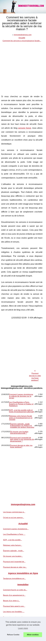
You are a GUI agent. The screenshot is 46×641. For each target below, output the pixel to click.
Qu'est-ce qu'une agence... (13, 517)
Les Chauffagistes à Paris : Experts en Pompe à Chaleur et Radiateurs (21, 404)
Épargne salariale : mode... (13, 551)
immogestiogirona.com (23, 35)
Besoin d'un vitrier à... (11, 601)
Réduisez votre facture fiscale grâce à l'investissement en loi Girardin (20, 417)
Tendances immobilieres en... (14, 578)
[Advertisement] (23, 66)
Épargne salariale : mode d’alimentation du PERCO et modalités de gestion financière (22, 425)
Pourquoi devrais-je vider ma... (15, 567)
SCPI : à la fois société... (12, 540)
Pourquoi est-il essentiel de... (14, 562)
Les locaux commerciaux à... (14, 512)
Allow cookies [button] (33, 635)
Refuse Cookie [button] (13, 635)
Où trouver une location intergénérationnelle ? (19, 432)
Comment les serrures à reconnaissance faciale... (22, 41)
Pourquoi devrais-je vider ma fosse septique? (35, 376)
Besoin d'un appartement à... (14, 595)
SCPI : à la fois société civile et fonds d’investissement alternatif (21, 411)
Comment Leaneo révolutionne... (16, 529)
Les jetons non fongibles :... (13, 612)
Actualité (22, 38)
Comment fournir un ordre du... (15, 590)
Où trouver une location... (13, 556)
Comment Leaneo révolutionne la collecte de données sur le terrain (21, 396)
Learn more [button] (23, 628)
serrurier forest (24, 128)
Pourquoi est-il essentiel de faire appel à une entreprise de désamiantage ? (22, 439)
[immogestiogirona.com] (23, 6)
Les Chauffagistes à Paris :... (14, 534)
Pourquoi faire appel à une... (14, 606)
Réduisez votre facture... (12, 545)
